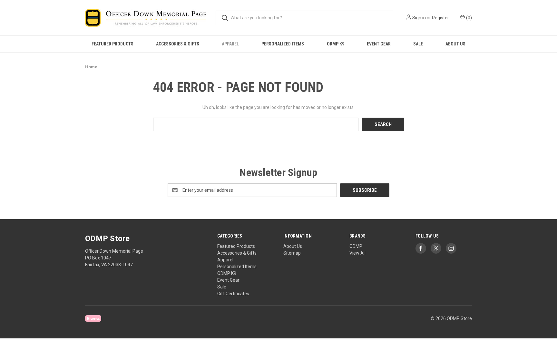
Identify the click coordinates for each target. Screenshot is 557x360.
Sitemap (292, 253)
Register (440, 17)
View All (357, 253)
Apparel (230, 43)
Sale (418, 43)
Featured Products (112, 43)
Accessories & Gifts (177, 43)
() (468, 17)
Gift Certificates (233, 293)
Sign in (419, 17)
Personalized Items (282, 43)
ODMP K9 (335, 43)
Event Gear (379, 43)
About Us (455, 43)
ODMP (355, 246)
